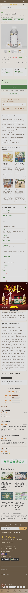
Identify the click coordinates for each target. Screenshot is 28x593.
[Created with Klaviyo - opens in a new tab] (14, 310)
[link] (14, 296)
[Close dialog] (27, 283)
